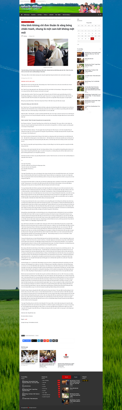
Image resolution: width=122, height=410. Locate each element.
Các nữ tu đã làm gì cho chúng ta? (28, 363)
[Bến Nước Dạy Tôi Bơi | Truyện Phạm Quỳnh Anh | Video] (80, 66)
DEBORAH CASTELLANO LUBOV (28, 81)
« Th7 (78, 44)
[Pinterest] (44, 340)
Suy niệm (33, 14)
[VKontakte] (50, 340)
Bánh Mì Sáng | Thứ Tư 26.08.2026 (92, 81)
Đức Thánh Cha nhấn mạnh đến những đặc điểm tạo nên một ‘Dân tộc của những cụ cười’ (47, 365)
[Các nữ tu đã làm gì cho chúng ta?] (29, 356)
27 (88, 38)
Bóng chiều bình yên (89, 58)
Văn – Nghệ (57, 14)
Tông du (37, 335)
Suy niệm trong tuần (46, 396)
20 (88, 36)
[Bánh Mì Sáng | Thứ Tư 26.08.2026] (80, 83)
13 (88, 33)
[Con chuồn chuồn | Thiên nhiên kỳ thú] (80, 77)
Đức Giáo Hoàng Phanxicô (29, 335)
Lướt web (51, 14)
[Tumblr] (41, 340)
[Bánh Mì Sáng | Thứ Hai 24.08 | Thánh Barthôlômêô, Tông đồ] (80, 102)
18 (82, 36)
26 (85, 38)
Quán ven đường (66, 14)
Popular (75, 377)
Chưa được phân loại (46, 394)
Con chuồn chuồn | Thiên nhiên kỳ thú (92, 75)
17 (78, 36)
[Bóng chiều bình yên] (80, 60)
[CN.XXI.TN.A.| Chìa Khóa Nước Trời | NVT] (80, 108)
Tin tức (45, 14)
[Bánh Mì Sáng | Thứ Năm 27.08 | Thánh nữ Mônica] (80, 71)
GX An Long (26, 14)
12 (85, 33)
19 (85, 36)
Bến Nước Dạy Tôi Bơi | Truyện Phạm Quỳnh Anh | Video (75, 395)
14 (92, 33)
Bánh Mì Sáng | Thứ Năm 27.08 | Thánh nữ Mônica (45, 1)
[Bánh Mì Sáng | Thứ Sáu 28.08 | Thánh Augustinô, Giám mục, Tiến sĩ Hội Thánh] (80, 54)
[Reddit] (47, 340)
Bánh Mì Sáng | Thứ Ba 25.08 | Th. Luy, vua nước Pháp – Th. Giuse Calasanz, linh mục (93, 96)
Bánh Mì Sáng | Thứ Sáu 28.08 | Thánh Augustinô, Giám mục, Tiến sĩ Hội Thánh (93, 54)
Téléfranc (25, 36)
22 (95, 36)
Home (23, 19)
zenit (26, 319)
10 (78, 33)
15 (95, 33)
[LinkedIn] (38, 340)
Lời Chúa (39, 14)
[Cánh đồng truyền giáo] (31, 7)
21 (92, 36)
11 (82, 33)
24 (78, 38)
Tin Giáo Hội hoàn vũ (32, 19)
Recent (66, 377)
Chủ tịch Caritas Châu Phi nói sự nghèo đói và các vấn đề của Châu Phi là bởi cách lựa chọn (66, 365)
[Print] (56, 340)
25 (82, 38)
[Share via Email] (53, 340)
